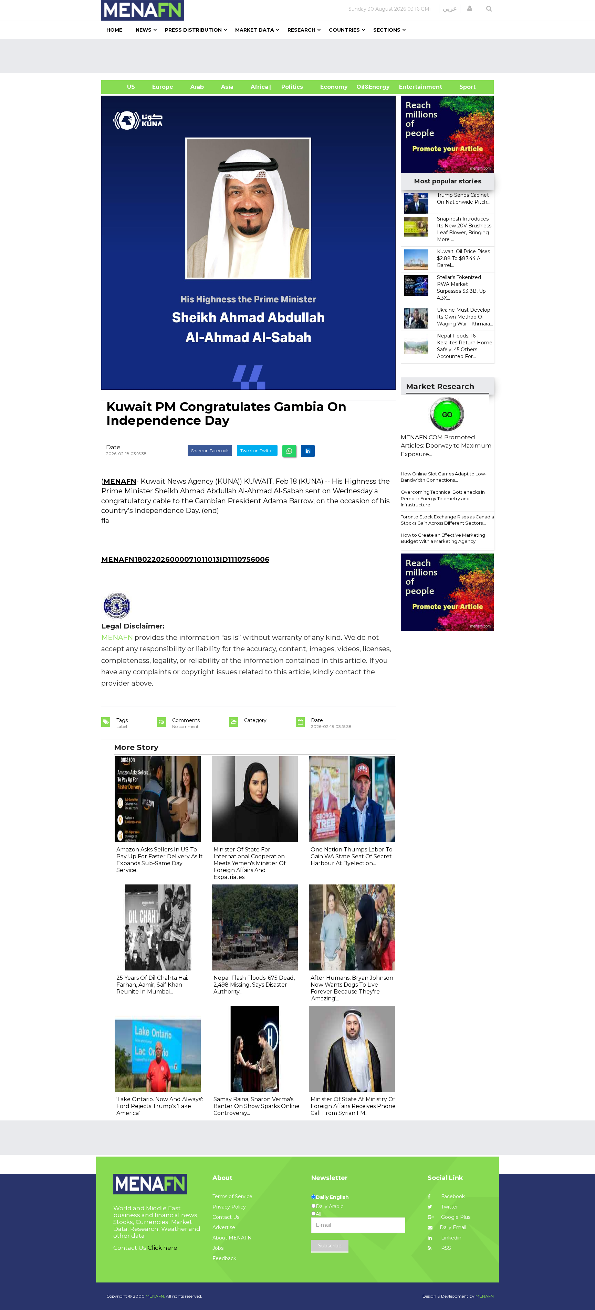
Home (114, 30)
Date (113, 447)
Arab (197, 87)
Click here (162, 1247)
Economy (334, 87)
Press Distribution (193, 30)
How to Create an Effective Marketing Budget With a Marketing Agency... (443, 538)
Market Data (254, 30)
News (144, 30)
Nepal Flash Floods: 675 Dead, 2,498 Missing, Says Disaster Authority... (254, 985)
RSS (445, 1248)
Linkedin (450, 1238)
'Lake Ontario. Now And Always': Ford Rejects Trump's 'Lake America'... (159, 1106)
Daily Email (453, 1227)
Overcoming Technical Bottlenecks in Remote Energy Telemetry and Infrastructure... (443, 498)
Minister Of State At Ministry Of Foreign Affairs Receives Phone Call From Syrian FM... (353, 1106)
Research (301, 30)
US (122, 87)
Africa (258, 87)
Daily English (332, 1197)
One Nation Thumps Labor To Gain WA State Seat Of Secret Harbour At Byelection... (352, 856)
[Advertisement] (300, 56)
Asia (227, 87)
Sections (386, 30)
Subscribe (330, 1246)
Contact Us (225, 1217)
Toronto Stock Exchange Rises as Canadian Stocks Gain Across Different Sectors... (449, 520)
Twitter (449, 1207)
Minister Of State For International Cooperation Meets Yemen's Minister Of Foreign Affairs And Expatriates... (249, 863)
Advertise (223, 1227)
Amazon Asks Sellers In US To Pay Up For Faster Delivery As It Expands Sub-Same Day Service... (159, 859)
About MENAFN (232, 1238)
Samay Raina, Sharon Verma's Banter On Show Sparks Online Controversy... (256, 1106)
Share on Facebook (210, 450)
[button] (469, 8)
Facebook (452, 1196)
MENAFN (119, 481)
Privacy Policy (229, 1207)
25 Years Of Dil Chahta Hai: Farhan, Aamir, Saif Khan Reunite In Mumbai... (152, 985)
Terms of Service (232, 1196)
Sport (463, 87)
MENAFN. (155, 1296)
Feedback (224, 1258)
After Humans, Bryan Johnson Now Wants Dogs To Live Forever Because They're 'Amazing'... (352, 988)
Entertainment (410, 87)
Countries (344, 30)
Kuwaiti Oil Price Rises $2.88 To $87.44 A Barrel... (463, 258)
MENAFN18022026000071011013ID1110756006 (185, 559)
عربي (450, 8)
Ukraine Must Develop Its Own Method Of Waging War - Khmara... (465, 317)
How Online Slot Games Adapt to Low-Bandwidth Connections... (444, 477)
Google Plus (455, 1217)
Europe (163, 87)
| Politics (290, 87)
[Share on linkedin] (308, 451)
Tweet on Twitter (257, 450)
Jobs (217, 1248)
